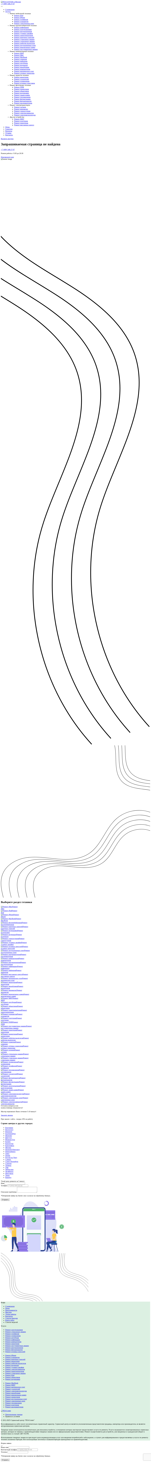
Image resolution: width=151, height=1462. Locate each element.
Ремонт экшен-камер (22, 95)
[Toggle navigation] (2, 6)
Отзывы (8, 133)
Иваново (8, 1136)
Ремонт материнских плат (24, 71)
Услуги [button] (8, 11)
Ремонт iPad (18, 15)
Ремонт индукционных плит (25, 45)
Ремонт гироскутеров (22, 111)
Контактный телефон (9, 1450)
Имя (2, 1183)
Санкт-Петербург (11, 1161)
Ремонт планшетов (21, 21)
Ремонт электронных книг (24, 23)
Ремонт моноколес (21, 109)
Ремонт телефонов (21, 19)
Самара (8, 1159)
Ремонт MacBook (20, 57)
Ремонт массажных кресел (24, 125)
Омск (7, 1154)
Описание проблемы (9, 1192)
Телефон (4, 1186)
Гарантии (8, 129)
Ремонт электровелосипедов (25, 115)
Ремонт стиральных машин (24, 41)
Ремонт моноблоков (21, 67)
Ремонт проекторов (21, 89)
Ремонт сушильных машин (24, 39)
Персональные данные (13, 1414)
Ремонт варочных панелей (24, 37)
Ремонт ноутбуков (21, 63)
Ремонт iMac (19, 55)
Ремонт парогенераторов (23, 35)
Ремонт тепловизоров (22, 97)
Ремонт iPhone (19, 17)
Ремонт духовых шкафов (23, 33)
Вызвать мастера (7, 139)
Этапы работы (10, 1314)
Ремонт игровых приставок (24, 83)
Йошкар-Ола (10, 1140)
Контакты (9, 135)
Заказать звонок (7, 1115)
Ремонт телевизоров (21, 81)
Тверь (7, 1175)
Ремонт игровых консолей (14, 947)
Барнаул (8, 1177)
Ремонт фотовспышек (22, 99)
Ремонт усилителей (21, 79)
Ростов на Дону (11, 1157)
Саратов (8, 1163)
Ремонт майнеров (20, 61)
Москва (8, 1148)
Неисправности (11, 1310)
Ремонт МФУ (19, 119)
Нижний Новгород (12, 1150)
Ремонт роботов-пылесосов (24, 43)
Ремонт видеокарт (21, 65)
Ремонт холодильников (23, 29)
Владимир (9, 1128)
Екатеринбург (10, 1134)
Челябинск (9, 1171)
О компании (10, 10)
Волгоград (9, 1130)
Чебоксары (9, 1169)
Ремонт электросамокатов (24, 113)
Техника (4, 1452)
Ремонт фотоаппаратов (23, 101)
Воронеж (8, 1132)
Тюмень (8, 1165)
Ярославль (9, 1173)
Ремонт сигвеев (20, 107)
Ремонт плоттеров (21, 121)
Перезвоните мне (7, 157)
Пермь (7, 1156)
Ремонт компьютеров (22, 69)
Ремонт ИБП (19, 53)
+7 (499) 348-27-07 (8, 4)
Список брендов (11, 1318)
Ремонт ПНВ (19, 87)
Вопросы (8, 131)
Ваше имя (4, 1447)
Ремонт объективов (21, 91)
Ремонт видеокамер (21, 93)
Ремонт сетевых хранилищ (24, 73)
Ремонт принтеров (21, 123)
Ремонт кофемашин (21, 27)
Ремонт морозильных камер (24, 47)
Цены (7, 127)
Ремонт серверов (20, 59)
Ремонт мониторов (21, 77)
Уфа (6, 1167)
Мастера (8, 1312)
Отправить (5, 1200)
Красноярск (9, 1146)
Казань (8, 1142)
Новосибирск (10, 1152)
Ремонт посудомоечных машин (26, 49)
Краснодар (9, 1144)
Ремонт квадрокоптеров (23, 103)
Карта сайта (9, 1320)
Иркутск (8, 1138)
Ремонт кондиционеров (23, 31)
